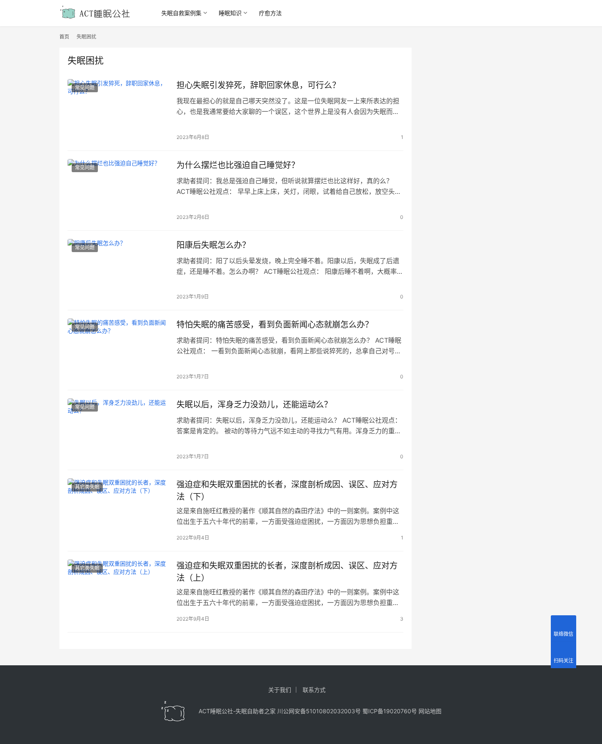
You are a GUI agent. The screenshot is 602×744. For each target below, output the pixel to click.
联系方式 (314, 689)
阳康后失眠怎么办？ (213, 245)
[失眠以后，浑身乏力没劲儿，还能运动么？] (118, 430)
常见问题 (85, 87)
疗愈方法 (270, 12)
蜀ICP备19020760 (386, 711)
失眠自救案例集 (181, 12)
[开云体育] (173, 711)
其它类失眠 (87, 487)
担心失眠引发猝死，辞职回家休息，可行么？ (258, 85)
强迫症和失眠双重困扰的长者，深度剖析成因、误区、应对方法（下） (287, 490)
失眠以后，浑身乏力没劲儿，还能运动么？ (254, 405)
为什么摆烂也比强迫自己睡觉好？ (238, 165)
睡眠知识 (230, 12)
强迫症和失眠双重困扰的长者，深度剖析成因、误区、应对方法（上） (287, 571)
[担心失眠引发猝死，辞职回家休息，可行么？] (118, 110)
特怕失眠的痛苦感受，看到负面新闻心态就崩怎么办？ (275, 325)
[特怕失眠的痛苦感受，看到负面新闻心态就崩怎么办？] (118, 350)
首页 (64, 37)
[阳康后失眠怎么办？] (118, 270)
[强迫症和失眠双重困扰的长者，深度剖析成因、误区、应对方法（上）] (118, 591)
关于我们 (279, 689)
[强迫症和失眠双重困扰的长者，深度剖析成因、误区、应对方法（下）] (118, 510)
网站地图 (430, 711)
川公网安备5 (293, 711)
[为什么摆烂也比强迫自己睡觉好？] (118, 190)
